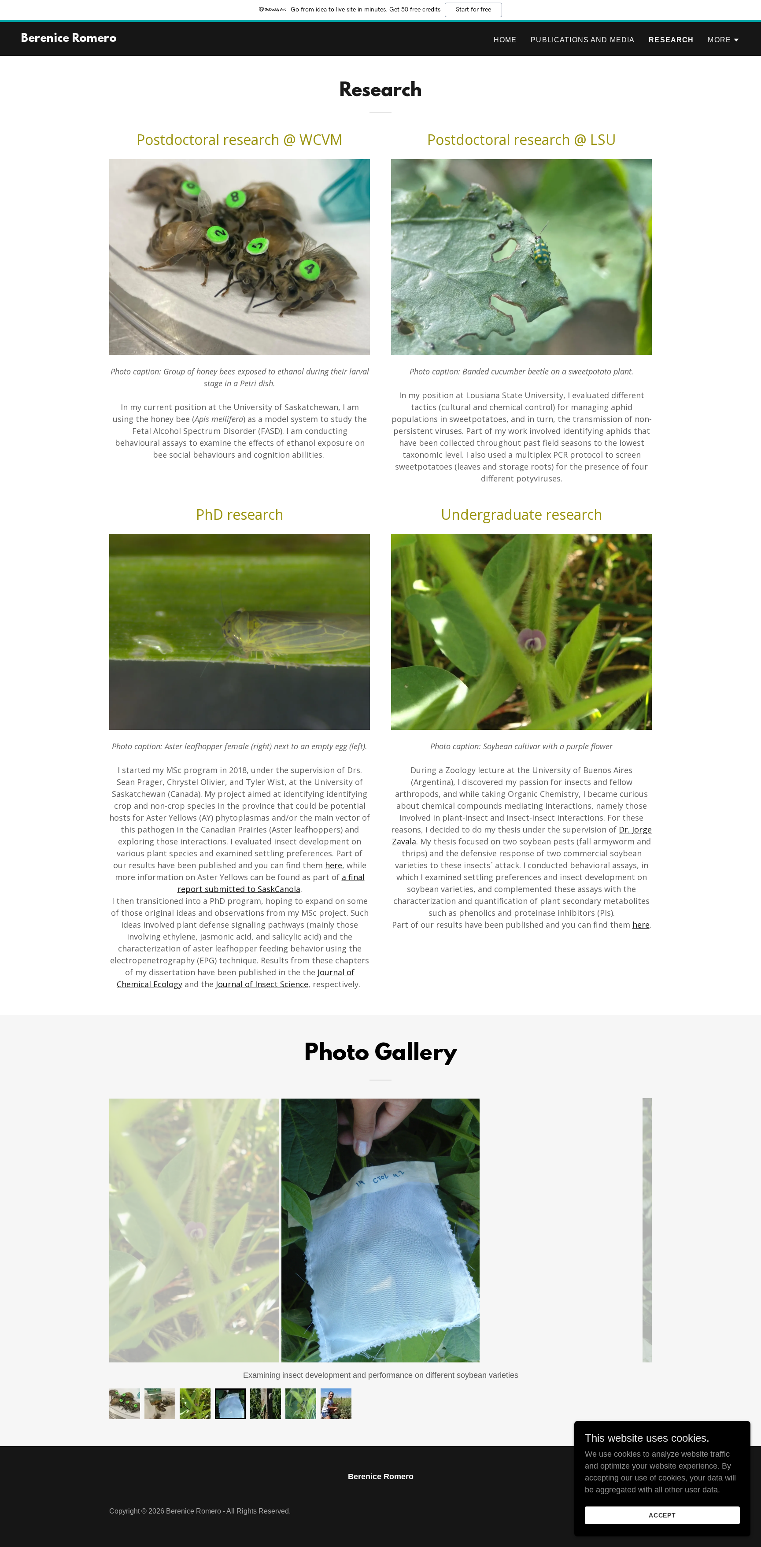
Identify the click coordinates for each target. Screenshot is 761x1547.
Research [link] (671, 40)
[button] (724, 40)
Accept (662, 1515)
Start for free (473, 10)
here (333, 865)
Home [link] (505, 40)
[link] (69, 39)
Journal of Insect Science (262, 984)
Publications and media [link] (583, 40)
